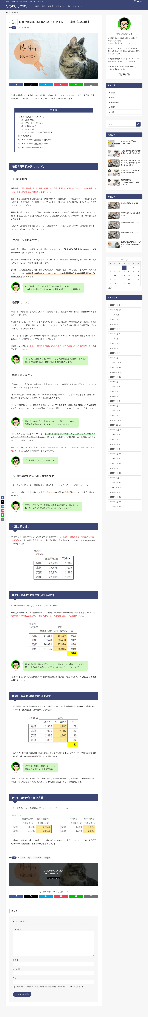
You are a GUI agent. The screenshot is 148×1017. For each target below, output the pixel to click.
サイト (15, 978)
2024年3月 (115, 406)
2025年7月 (115, 329)
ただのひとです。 (17, 6)
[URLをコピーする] (91, 84)
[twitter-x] (134, 1)
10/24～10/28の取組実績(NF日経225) (36, 140)
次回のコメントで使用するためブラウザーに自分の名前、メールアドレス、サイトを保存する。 (50, 987)
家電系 (113, 93)
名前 (15, 960)
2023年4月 (115, 459)
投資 (13, 27)
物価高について (30, 126)
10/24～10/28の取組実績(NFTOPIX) (35, 144)
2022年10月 (115, 487)
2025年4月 (115, 343)
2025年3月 (115, 348)
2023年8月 (115, 439)
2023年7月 (115, 444)
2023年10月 (116, 430)
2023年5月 (115, 454)
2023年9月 (115, 435)
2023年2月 (115, 468)
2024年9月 (115, 377)
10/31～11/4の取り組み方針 (32, 148)
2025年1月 (115, 358)
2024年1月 (115, 415)
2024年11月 (115, 367)
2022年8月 (115, 497)
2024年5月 (115, 396)
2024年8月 (115, 382)
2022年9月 (115, 492)
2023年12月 (115, 420)
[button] (16, 84)
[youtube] (137, 1)
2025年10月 (115, 315)
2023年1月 (115, 473)
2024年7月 (115, 387)
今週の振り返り (27, 136)
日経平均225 (38, 858)
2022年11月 (115, 483)
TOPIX (23, 858)
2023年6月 (115, 449)
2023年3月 (115, 463)
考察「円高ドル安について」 (33, 117)
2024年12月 (115, 363)
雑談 (112, 112)
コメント (17, 929)
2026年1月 (115, 305)
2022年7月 (115, 502)
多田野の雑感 (29, 120)
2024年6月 (115, 391)
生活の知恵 (115, 102)
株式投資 (47, 858)
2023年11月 (115, 425)
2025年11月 (115, 310)
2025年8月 (115, 324)
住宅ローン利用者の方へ (34, 123)
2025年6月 (115, 334)
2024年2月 (115, 411)
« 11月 (110, 288)
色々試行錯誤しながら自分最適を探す (38, 132)
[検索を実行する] (138, 124)
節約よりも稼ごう (31, 129)
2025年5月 (115, 339)
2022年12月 (115, 478)
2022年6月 (115, 507)
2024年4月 (115, 401)
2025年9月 (115, 319)
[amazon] (140, 1)
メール (16, 969)
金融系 (113, 107)
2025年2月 (115, 353)
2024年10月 (115, 372)
